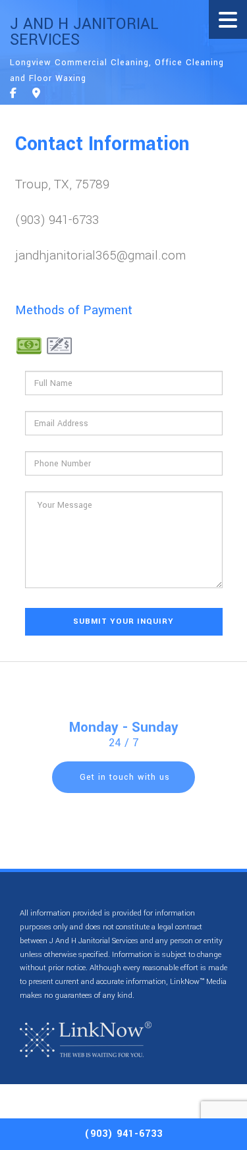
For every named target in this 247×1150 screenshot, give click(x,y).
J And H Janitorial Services (84, 32)
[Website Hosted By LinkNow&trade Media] (85, 1039)
